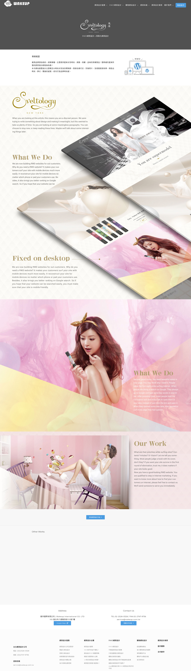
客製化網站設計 (64, 653)
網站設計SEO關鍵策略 (91, 653)
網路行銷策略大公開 (90, 656)
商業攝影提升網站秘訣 (66, 656)
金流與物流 (140, 660)
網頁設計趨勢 (88, 646)
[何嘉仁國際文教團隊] (63, 577)
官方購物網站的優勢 (143, 650)
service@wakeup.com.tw (23, 662)
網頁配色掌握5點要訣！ (92, 663)
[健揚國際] (63, 537)
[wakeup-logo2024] (23, 639)
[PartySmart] (127, 577)
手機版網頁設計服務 (115, 650)
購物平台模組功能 (143, 656)
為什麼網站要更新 (65, 663)
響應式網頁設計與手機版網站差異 (120, 660)
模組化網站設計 (64, 650)
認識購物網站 (141, 646)
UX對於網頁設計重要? (91, 660)
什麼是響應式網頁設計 (116, 653)
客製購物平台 (141, 653)
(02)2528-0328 (23, 648)
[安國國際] (127, 549)
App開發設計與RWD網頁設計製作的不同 (121, 667)
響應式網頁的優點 (115, 656)
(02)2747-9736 (23, 652)
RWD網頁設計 (114, 646)
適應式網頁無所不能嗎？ (117, 663)
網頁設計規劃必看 (65, 660)
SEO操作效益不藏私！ (91, 650)
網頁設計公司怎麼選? (66, 646)
